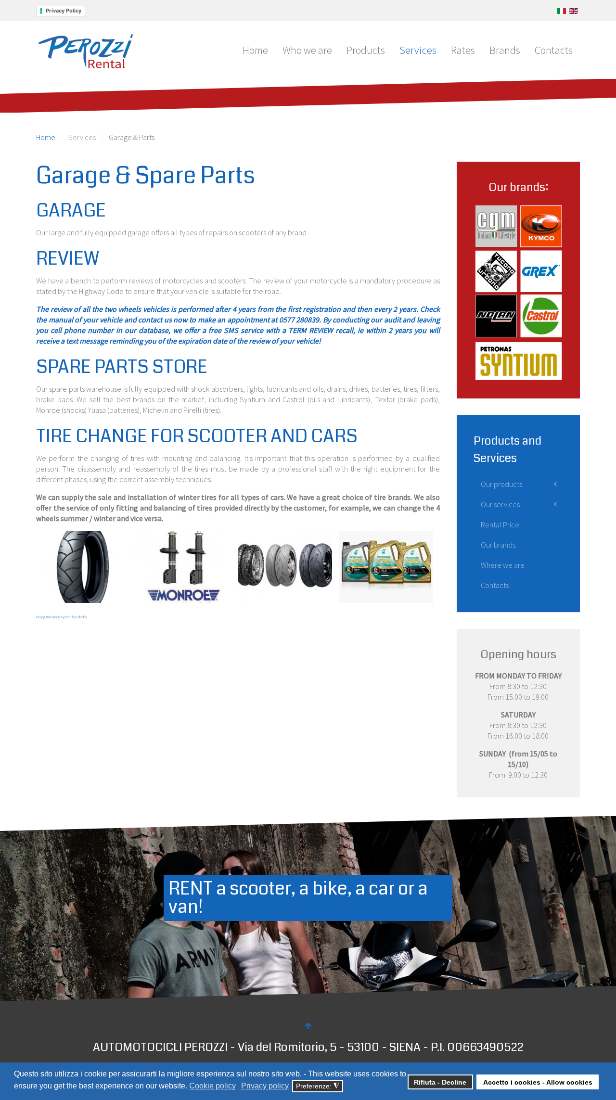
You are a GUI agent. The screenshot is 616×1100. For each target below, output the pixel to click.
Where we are (503, 565)
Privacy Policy (63, 10)
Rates (463, 50)
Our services (500, 504)
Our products (501, 484)
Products (365, 50)
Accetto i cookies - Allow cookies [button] (537, 1082)
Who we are (307, 50)
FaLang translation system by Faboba (61, 616)
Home (255, 50)
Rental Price (500, 524)
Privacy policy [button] (265, 1086)
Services (417, 50)
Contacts (554, 50)
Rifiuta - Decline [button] (440, 1082)
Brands (504, 50)
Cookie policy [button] (212, 1086)
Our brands (498, 545)
